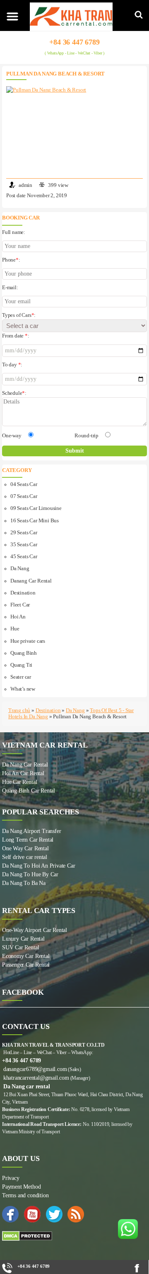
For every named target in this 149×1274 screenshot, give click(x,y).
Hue (14, 629)
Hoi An (18, 617)
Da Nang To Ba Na (24, 883)
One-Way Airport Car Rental (34, 930)
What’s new (22, 689)
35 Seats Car (23, 544)
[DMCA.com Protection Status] (74, 1236)
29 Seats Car (23, 533)
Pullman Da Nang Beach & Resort (55, 74)
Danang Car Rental (31, 581)
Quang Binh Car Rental (28, 791)
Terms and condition (25, 1195)
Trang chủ (19, 710)
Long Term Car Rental (27, 840)
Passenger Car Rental (26, 965)
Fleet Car (20, 605)
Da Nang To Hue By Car (30, 874)
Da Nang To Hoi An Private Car (38, 866)
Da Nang (19, 568)
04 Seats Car (23, 484)
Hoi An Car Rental (23, 773)
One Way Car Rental (25, 848)
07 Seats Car (23, 496)
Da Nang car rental (26, 1086)
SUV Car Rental (20, 947)
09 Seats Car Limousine (36, 508)
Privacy (10, 1178)
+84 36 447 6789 (74, 42)
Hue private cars (27, 641)
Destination (23, 593)
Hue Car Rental (19, 782)
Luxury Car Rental (23, 939)
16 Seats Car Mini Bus (34, 521)
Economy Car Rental (26, 956)
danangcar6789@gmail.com (35, 1069)
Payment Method (21, 1187)
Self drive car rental (24, 857)
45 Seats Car (23, 556)
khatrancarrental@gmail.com (36, 1078)
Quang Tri (21, 665)
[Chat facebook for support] (139, 1268)
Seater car (20, 677)
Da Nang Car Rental (25, 765)
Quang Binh (23, 653)
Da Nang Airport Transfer (31, 831)
